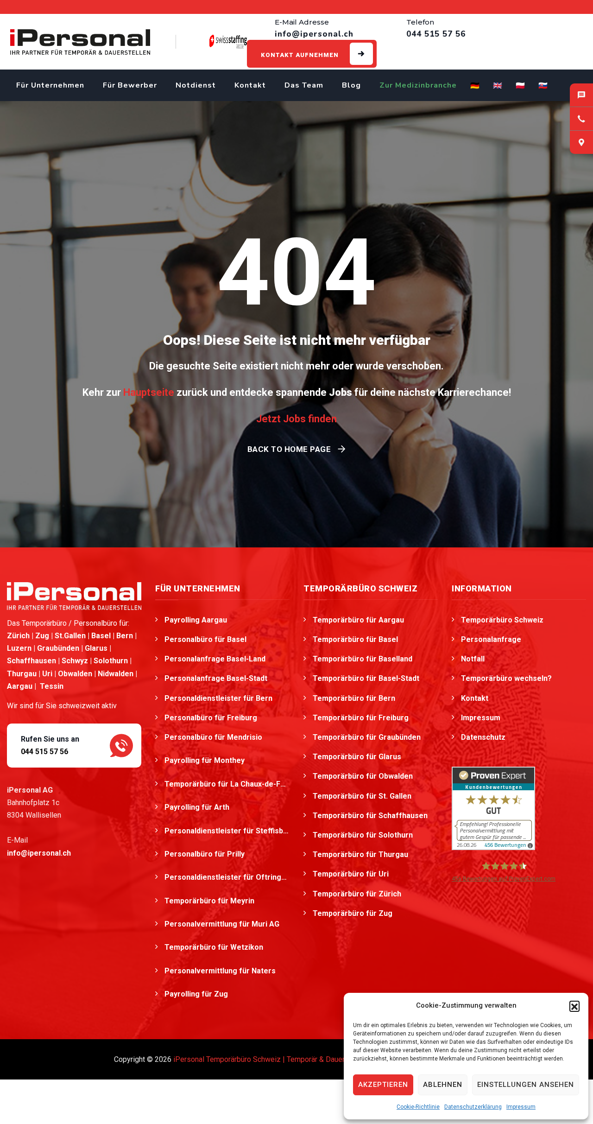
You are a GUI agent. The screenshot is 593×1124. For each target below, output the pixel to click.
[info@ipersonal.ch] (581, 95)
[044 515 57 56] (581, 118)
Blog (351, 85)
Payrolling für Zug (197, 994)
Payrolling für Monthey (205, 760)
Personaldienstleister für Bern (218, 698)
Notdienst (196, 85)
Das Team (303, 85)
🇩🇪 (475, 86)
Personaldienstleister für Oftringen (227, 877)
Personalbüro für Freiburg (210, 717)
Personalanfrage (491, 639)
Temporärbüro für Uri (351, 874)
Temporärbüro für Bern (354, 698)
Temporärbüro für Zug (352, 913)
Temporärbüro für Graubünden (367, 737)
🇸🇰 (543, 86)
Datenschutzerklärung (473, 1107)
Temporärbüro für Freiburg (361, 717)
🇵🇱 (520, 86)
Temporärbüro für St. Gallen (362, 796)
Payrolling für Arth (197, 807)
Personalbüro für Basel (205, 639)
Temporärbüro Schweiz (502, 620)
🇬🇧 (498, 86)
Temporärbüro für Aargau (358, 620)
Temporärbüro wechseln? (506, 678)
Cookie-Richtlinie (418, 1107)
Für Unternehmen (50, 85)
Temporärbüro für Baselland (362, 658)
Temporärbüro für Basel (355, 639)
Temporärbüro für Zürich (357, 893)
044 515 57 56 (44, 751)
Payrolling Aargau (195, 620)
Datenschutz (483, 737)
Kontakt (250, 85)
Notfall (473, 658)
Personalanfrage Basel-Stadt (215, 678)
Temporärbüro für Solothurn (363, 835)
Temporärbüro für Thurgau (360, 854)
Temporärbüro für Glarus (357, 756)
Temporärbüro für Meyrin (210, 900)
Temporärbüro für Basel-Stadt (366, 678)
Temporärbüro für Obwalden (363, 776)
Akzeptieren (383, 1084)
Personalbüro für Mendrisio (214, 737)
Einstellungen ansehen (525, 1084)
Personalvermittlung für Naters (221, 970)
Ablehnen (442, 1084)
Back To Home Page (289, 449)
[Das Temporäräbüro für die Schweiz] (80, 42)
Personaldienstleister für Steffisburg (227, 830)
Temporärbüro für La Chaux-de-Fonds (227, 784)
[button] (574, 1005)
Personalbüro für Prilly (205, 854)
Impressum (521, 1107)
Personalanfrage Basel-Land (214, 658)
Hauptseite (148, 392)
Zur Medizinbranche (418, 85)
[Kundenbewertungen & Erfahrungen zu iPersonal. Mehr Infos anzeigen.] (493, 807)
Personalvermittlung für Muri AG (222, 924)
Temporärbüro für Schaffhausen (370, 815)
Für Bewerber (130, 85)
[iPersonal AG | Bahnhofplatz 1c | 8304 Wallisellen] (581, 142)
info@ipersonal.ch (39, 853)
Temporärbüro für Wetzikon (214, 947)
